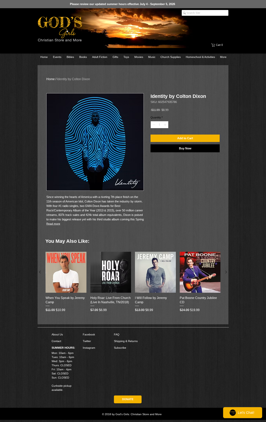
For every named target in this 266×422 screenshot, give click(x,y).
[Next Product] (226, 272)
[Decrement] (153, 124)
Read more (53, 223)
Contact (56, 341)
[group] (133, 286)
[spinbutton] (159, 124)
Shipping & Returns (126, 341)
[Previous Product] (40, 272)
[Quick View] (66, 272)
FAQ (116, 334)
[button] (220, 45)
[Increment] (165, 124)
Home (50, 79)
